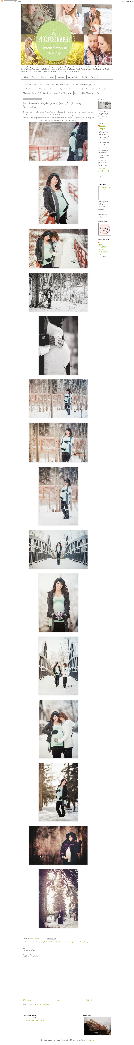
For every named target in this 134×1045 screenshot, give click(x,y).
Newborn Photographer (93, 89)
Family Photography (29, 89)
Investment (61, 77)
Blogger (91, 1040)
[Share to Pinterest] (55, 939)
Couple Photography (62, 84)
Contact (93, 77)
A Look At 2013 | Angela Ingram (103, 251)
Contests (47, 84)
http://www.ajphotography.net (34, 1020)
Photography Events (29, 93)
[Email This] (48, 939)
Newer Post (27, 1000)
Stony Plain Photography (83, 942)
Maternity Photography (71, 89)
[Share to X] (52, 939)
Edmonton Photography (36, 942)
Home (52, 77)
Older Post (89, 1000)
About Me (84, 77)
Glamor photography (50, 89)
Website (25, 77)
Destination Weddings (83, 84)
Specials (45, 93)
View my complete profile (103, 170)
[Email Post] (44, 939)
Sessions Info (72, 77)
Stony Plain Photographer (63, 93)
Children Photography (30, 84)
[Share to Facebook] (53, 939)
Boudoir (43, 77)
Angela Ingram (103, 127)
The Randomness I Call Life (103, 246)
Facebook (34, 77)
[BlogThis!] (50, 939)
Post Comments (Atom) (40, 1004)
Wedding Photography (86, 93)
